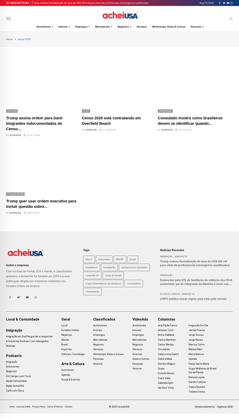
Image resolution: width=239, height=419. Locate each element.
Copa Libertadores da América (103, 283)
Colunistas (166, 319)
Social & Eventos (70, 379)
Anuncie (97, 363)
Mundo (65, 339)
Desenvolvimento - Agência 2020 (214, 406)
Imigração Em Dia (198, 325)
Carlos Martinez (167, 339)
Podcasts (14, 356)
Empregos (81, 26)
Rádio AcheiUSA (15, 385)
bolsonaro (104, 259)
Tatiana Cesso (197, 391)
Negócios (123, 26)
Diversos (137, 354)
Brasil (64, 344)
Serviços (142, 26)
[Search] (231, 18)
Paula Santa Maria (199, 363)
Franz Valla (164, 378)
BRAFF (120, 259)
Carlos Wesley (166, 344)
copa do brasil (113, 275)
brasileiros (91, 267)
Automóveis (43, 26)
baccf (89, 259)
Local (64, 325)
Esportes (66, 349)
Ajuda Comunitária (16, 381)
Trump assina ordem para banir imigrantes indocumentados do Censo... (34, 123)
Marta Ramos (196, 354)
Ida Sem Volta (166, 387)
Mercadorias (102, 26)
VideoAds (140, 319)
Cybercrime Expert (168, 354)
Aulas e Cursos (140, 358)
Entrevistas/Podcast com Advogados (27, 341)
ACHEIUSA (15, 135)
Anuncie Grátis (23, 407)
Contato (68, 407)
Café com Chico (15, 390)
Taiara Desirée (197, 387)
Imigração (166, 256)
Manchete (181, 256)
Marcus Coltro (197, 344)
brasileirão (109, 267)
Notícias (10, 346)
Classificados (104, 319)
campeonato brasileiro (134, 267)
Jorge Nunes (196, 339)
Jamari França (197, 330)
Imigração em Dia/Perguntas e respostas (29, 336)
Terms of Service (55, 407)
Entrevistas (12, 366)
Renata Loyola (197, 377)
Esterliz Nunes (166, 373)
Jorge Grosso (196, 334)
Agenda (65, 374)
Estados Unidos (170, 294)
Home (9, 39)
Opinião (193, 358)
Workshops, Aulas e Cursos (168, 26)
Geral (65, 319)
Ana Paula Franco (167, 325)
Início (12, 407)
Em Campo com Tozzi (18, 376)
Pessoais (196, 26)
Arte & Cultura (72, 364)
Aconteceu (67, 370)
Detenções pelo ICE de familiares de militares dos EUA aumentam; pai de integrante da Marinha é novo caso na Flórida (196, 284)
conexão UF (92, 275)
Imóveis (63, 26)
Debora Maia (165, 358)
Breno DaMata (166, 334)
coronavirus (133, 283)
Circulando (164, 349)
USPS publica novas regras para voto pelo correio (193, 298)
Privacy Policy (38, 407)
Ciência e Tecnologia (73, 354)
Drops (161, 368)
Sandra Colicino (197, 382)
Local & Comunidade (22, 319)
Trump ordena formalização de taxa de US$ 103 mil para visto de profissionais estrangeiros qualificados (90, 3)
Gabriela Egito (165, 382)
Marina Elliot (195, 349)
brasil (133, 259)
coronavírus (92, 291)
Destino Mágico (166, 363)
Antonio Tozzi (166, 330)
